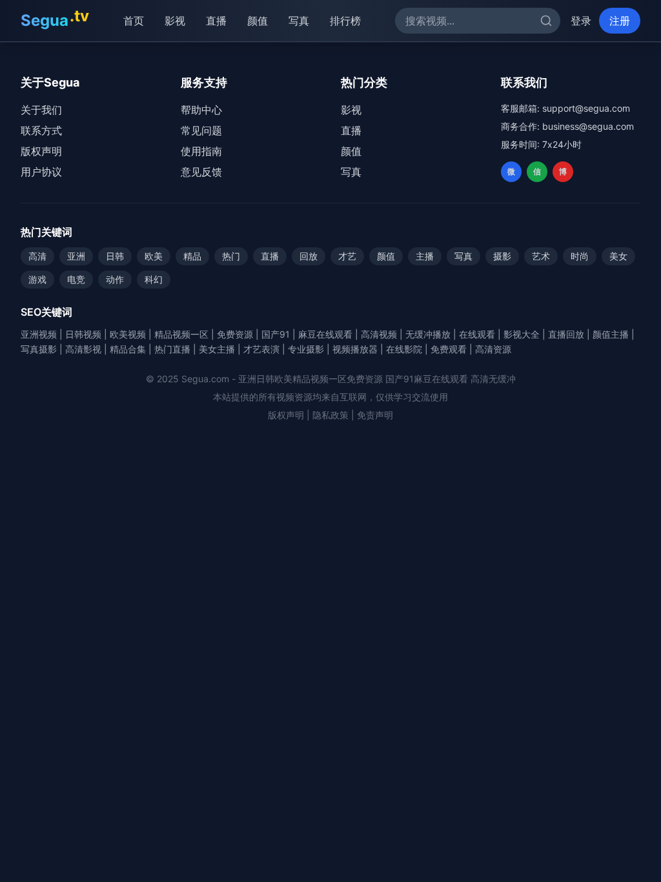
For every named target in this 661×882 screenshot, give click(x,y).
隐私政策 (330, 414)
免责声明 (375, 414)
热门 (231, 256)
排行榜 (345, 20)
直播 (216, 20)
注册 (619, 20)
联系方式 (41, 130)
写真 (299, 20)
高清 (37, 256)
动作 (115, 279)
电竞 (76, 279)
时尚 (580, 256)
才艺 (347, 256)
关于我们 (41, 109)
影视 (175, 20)
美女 (618, 256)
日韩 (115, 256)
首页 (133, 20)
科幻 (154, 279)
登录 (581, 20)
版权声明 (41, 151)
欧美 (154, 256)
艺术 (541, 256)
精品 (192, 256)
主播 (425, 256)
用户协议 (41, 171)
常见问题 (201, 130)
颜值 (257, 20)
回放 (309, 256)
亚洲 (76, 256)
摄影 (502, 256)
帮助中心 (201, 109)
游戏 (37, 279)
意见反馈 (201, 171)
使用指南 (201, 151)
